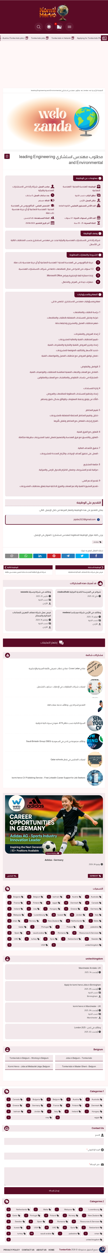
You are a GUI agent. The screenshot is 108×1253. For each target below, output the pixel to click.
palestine (90, 927)
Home (51, 1250)
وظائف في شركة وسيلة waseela (36, 592)
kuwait (58, 915)
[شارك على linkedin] (40, 556)
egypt (52, 903)
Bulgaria (15, 897)
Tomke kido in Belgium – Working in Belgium (29, 1058)
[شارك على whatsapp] (25, 556)
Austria (73, 897)
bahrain (54, 897)
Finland (34, 903)
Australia (93, 897)
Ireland (14, 909)
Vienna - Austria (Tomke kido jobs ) (48, 38)
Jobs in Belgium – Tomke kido (14, 38)
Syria (50, 939)
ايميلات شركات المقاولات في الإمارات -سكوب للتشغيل (61, 686)
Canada (93, 903)
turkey (31, 939)
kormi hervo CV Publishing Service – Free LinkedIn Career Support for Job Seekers (48, 777)
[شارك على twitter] (82, 556)
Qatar (16, 927)
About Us (41, 1250)
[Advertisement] (54, 64)
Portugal (40, 927)
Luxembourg (37, 915)
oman (13, 921)
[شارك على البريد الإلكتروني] (11, 556)
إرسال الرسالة (54, 1191)
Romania (59, 933)
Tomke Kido (65, 1249)
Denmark (71, 903)
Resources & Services (86, 933)
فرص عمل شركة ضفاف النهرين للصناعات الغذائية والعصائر (31, 614)
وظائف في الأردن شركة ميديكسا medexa (82, 612)
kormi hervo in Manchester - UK (87, 1006)
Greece (71, 909)
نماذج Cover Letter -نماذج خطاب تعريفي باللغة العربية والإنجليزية (57, 668)
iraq (32, 909)
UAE (13, 939)
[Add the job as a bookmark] (7, 156)
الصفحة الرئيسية (97, 90)
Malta (94, 921)
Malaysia (15, 915)
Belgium (34, 897)
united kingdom (76, 945)
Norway (31, 921)
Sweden (92, 939)
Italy (94, 915)
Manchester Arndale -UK (90, 968)
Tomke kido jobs (77, 38)
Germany (94, 876)
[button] (49, 27)
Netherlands (74, 921)
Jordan (86, 90)
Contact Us (28, 1250)
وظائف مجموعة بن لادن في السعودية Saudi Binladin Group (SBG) (55, 741)
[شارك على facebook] (96, 556)
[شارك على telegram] (68, 556)
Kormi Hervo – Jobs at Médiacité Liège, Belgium (29, 1066)
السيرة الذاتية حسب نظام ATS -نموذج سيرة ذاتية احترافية (60, 723)
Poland (65, 927)
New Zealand (51, 921)
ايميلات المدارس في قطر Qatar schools (68, 759)
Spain (14, 933)
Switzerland (70, 939)
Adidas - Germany (54, 860)
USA (27, 945)
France (14, 903)
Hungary (51, 909)
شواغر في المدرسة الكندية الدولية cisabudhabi (79, 592)
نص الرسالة (95, 1164)
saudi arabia (35, 933)
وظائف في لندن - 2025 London (87, 1027)
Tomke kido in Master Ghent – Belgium (79, 1066)
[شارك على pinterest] (54, 556)
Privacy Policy (12, 1250)
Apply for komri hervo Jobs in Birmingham (82, 985)
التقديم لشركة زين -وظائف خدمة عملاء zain (66, 705)
